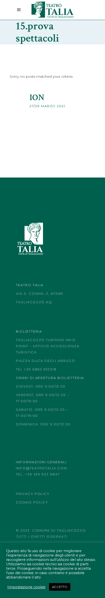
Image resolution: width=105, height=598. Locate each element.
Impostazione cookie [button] (26, 587)
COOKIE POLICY (32, 502)
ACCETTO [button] (59, 587)
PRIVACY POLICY (33, 494)
